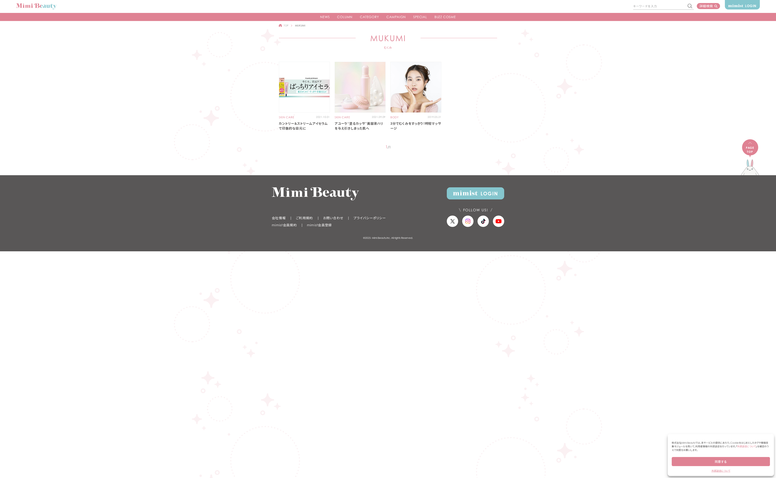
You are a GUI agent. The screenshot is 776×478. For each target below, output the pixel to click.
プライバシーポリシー (369, 218)
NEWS (325, 17)
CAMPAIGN (396, 17)
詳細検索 (706, 6)
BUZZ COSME (445, 17)
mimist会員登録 (319, 225)
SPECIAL (420, 17)
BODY (394, 117)
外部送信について (746, 446)
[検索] (690, 6)
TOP (286, 25)
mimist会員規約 (284, 225)
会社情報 (279, 218)
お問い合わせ (333, 218)
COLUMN (344, 17)
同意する (721, 461)
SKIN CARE (286, 117)
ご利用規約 (304, 218)
